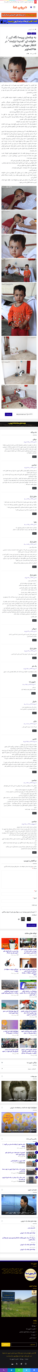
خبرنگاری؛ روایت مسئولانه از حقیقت (24, 2)
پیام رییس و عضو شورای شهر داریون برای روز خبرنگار (10, 952)
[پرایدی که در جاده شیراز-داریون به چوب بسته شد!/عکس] (31, 1171)
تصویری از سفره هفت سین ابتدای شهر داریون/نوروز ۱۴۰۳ (15, 1153)
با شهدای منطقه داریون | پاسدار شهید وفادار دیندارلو (20, 1099)
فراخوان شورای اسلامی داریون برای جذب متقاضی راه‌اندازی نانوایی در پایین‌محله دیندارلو (29, 1051)
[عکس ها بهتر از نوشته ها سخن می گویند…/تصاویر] (31, 1146)
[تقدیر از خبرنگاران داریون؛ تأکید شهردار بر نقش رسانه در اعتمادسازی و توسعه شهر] (28, 943)
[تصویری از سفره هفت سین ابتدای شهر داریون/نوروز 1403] (31, 1155)
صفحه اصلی (33, 1338)
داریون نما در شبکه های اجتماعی (27, 1332)
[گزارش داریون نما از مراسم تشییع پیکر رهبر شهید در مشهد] (9, 1043)
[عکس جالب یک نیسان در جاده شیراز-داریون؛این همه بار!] (31, 1180)
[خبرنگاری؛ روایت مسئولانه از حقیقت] (9, 963)
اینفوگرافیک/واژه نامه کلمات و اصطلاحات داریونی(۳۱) (20, 1130)
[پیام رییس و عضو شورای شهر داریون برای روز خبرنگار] (9, 943)
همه (29, 33)
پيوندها (34, 1326)
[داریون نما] (20, 7)
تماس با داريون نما (31, 1329)
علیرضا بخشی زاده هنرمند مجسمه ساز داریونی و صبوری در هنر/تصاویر (19, 1212)
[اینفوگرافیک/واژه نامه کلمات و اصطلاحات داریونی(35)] (9, 1025)
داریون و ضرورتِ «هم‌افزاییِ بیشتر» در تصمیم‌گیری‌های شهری (9, 992)
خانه (34, 30)
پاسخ (34, 457)
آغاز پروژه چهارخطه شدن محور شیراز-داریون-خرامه (10, 1012)
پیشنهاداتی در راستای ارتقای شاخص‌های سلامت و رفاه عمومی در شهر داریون (28, 993)
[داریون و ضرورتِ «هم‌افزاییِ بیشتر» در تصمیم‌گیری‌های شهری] (9, 984)
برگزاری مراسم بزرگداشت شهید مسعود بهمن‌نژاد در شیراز (29, 1032)
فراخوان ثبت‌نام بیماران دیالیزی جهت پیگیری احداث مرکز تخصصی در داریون (29, 1013)
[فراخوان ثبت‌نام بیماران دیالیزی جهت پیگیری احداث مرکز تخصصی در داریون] (28, 1005)
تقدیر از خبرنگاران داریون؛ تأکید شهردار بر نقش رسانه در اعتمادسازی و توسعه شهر (29, 951)
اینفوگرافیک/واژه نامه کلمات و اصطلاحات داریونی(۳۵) (11, 1032)
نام (35, 891)
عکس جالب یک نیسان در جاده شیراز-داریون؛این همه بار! (13, 1178)
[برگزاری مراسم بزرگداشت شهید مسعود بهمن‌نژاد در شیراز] (28, 1025)
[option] (19, 1091)
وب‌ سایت (34, 905)
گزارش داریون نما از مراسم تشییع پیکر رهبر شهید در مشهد (10, 1050)
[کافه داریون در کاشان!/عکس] (31, 1163)
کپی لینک (8, 414)
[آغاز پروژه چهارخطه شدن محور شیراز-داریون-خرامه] (9, 1005)
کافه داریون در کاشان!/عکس (18, 1161)
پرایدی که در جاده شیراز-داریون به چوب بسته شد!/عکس (13, 1170)
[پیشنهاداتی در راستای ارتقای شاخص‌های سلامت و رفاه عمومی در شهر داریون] (28, 984)
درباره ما (33, 1335)
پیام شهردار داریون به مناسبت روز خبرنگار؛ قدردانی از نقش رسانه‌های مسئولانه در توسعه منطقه (28, 972)
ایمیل (35, 898)
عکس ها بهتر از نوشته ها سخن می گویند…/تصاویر (14, 1145)
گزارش (29, 30)
